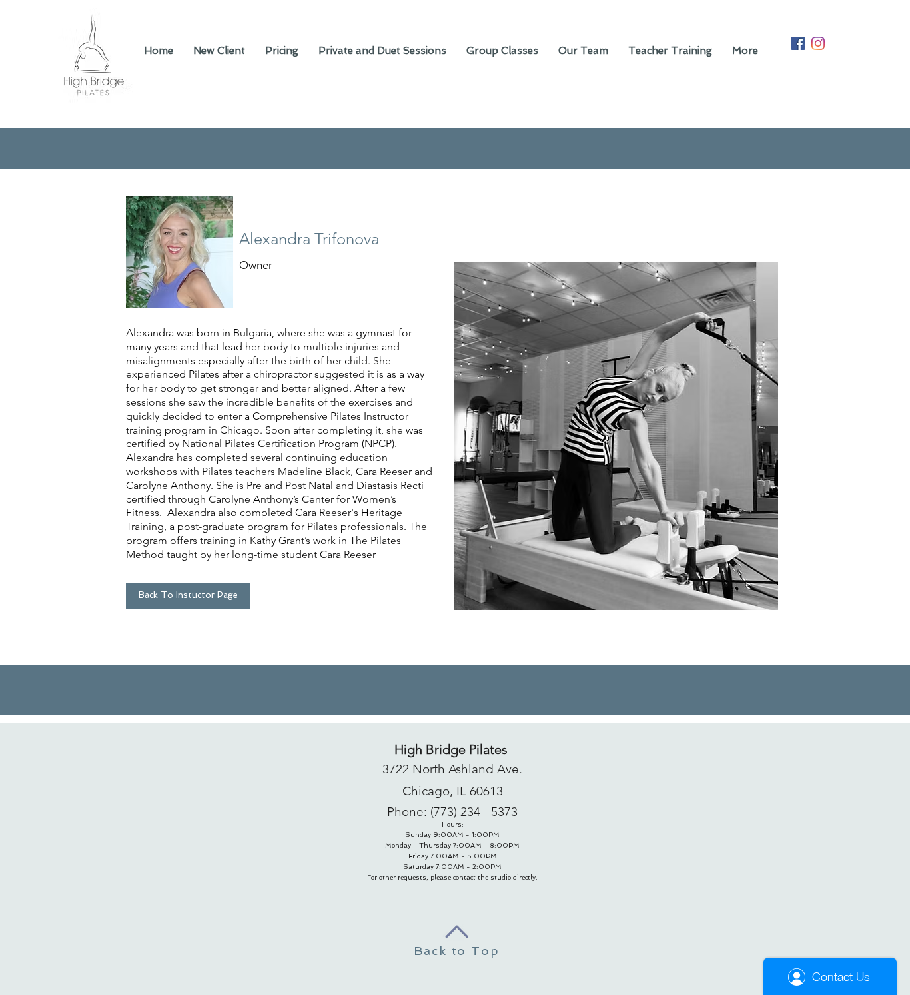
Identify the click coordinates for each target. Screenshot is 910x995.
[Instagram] (818, 43)
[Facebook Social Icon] (798, 43)
